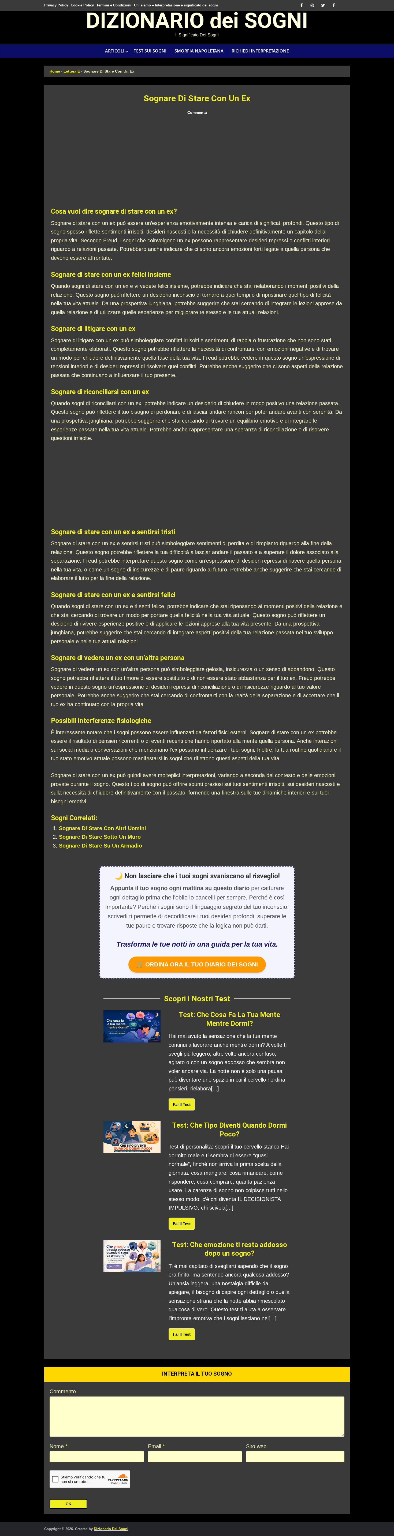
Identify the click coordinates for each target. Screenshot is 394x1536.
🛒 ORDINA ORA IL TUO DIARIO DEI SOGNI (197, 964)
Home (55, 71)
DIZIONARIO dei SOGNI (197, 22)
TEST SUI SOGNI (150, 51)
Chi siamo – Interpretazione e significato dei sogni (176, 5)
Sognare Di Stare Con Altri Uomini (102, 828)
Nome (59, 1446)
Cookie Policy (82, 5)
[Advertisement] (197, 161)
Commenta (197, 112)
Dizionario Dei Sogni (111, 1529)
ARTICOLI (114, 51)
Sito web (256, 1446)
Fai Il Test (182, 1104)
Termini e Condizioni (113, 5)
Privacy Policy (56, 5)
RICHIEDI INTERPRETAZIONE (260, 51)
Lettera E (72, 71)
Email (156, 1446)
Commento (63, 1391)
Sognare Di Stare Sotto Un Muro (100, 837)
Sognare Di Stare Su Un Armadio (100, 846)
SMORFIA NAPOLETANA (199, 51)
